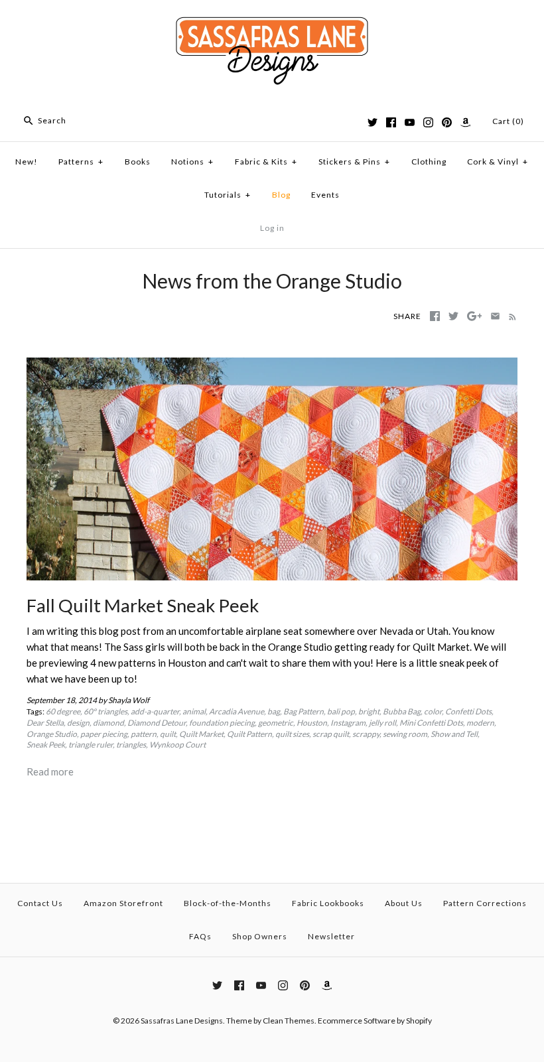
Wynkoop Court (177, 745)
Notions (192, 161)
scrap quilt (330, 734)
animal (194, 711)
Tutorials (227, 195)
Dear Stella (45, 723)
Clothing (428, 161)
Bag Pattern (303, 711)
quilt (168, 734)
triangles (131, 745)
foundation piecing (222, 723)
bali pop (341, 711)
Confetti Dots (468, 711)
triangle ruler (90, 745)
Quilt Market (201, 734)
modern (480, 723)
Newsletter (331, 936)
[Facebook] (391, 122)
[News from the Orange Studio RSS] (509, 316)
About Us (404, 903)
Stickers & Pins (354, 161)
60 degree (63, 711)
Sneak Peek (46, 745)
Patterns (80, 161)
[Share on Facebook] (435, 316)
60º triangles (105, 711)
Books (138, 161)
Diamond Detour (156, 723)
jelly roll (382, 723)
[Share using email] (495, 316)
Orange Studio (52, 734)
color (433, 711)
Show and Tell (454, 734)
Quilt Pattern (249, 734)
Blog (281, 195)
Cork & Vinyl (497, 161)
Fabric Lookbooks (328, 903)
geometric (275, 723)
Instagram (348, 723)
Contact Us (40, 903)
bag (273, 711)
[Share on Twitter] (453, 316)
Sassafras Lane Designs (182, 1021)
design (78, 723)
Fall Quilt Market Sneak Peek (143, 605)
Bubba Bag (402, 711)
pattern (144, 734)
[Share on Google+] (474, 316)
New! (26, 161)
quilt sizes (292, 734)
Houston (312, 723)
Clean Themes (288, 1021)
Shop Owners (259, 936)
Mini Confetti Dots (431, 723)
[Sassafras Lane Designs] (272, 21)
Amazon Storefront (123, 903)
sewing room (405, 734)
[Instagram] (428, 122)
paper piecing (103, 734)
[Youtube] (410, 122)
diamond (108, 723)
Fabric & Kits (266, 161)
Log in (272, 228)
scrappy (365, 734)
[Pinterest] (447, 122)
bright (368, 711)
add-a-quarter (155, 711)
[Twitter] (372, 122)
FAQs (200, 936)
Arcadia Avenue (236, 711)
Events (325, 195)
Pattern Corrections (485, 903)
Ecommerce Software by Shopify (375, 1021)
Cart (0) (508, 121)
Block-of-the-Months (227, 903)
